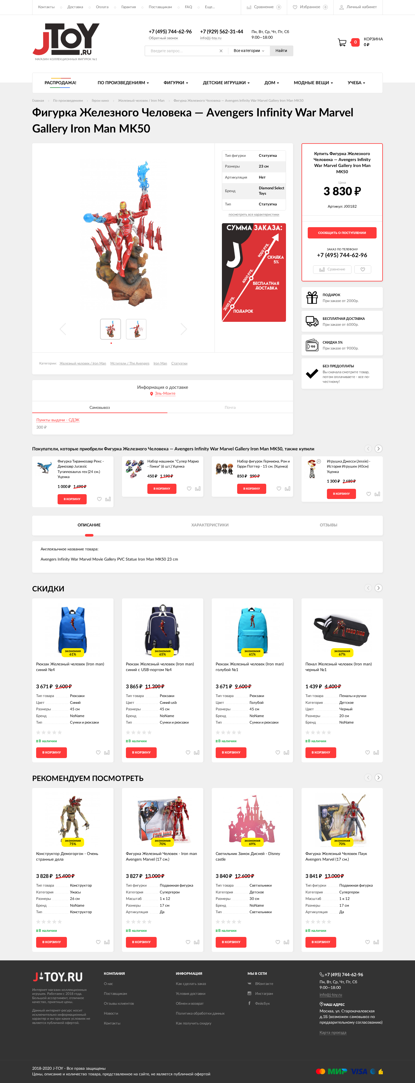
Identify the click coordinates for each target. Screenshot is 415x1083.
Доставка (75, 7)
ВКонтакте (264, 984)
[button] (378, 448)
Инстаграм (264, 994)
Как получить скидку (193, 1023)
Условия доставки (190, 994)
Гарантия (128, 7)
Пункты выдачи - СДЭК (57, 420)
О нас (108, 984)
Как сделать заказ (191, 984)
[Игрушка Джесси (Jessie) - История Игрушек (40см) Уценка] (314, 469)
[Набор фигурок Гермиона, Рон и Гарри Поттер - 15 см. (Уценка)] (224, 469)
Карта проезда (333, 1033)
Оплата (102, 7)
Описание (89, 525)
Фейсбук (262, 1004)
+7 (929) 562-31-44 (221, 31)
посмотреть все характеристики (254, 214)
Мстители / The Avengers (129, 363)
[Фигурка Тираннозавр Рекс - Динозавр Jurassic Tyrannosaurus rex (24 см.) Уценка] (45, 469)
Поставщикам (160, 7)
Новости (111, 1013)
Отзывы (328, 525)
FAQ (188, 7)
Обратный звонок (163, 38)
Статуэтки (179, 363)
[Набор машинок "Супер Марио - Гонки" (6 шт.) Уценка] (135, 469)
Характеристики (210, 525)
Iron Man (160, 363)
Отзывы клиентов (119, 1004)
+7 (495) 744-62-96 (170, 31)
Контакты (46, 7)
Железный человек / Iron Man (83, 363)
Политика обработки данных (200, 1013)
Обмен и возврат (190, 1004)
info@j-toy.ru (210, 38)
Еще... (210, 7)
